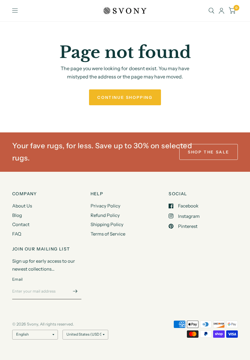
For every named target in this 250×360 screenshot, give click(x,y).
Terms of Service (108, 234)
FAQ (16, 234)
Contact (21, 224)
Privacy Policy (105, 206)
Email (17, 279)
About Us (22, 206)
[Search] (211, 10)
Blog (17, 215)
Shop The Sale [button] (208, 151)
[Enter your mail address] (75, 291)
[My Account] (221, 10)
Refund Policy (105, 215)
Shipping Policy (107, 224)
